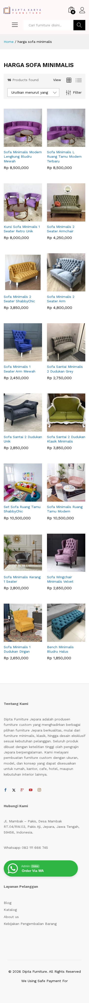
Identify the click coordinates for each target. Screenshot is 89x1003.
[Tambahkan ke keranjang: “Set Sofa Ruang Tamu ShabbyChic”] (17, 498)
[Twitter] (14, 790)
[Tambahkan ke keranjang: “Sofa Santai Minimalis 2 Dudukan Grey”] (60, 358)
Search (79, 25)
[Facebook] (5, 790)
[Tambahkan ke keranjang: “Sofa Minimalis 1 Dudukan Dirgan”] (17, 639)
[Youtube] (30, 790)
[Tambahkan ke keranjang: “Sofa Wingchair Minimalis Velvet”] (60, 569)
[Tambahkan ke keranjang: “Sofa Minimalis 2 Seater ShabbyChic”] (17, 288)
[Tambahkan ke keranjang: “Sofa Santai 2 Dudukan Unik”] (17, 429)
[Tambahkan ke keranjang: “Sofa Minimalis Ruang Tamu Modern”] (60, 498)
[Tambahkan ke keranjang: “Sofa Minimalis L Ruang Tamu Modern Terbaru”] (60, 144)
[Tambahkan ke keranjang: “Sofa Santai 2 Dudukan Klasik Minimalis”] (60, 429)
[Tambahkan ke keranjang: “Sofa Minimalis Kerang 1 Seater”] (17, 569)
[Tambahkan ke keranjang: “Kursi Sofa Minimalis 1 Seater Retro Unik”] (17, 218)
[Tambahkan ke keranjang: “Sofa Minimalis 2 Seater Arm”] (60, 288)
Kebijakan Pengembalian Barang (30, 924)
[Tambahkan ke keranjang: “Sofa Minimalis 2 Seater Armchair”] (60, 218)
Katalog (10, 910)
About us (11, 917)
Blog (7, 903)
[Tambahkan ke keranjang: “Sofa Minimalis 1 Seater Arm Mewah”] (17, 358)
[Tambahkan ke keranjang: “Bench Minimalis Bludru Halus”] (60, 639)
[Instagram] (39, 790)
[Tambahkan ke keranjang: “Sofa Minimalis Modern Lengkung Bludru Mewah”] (17, 144)
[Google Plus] (22, 790)
